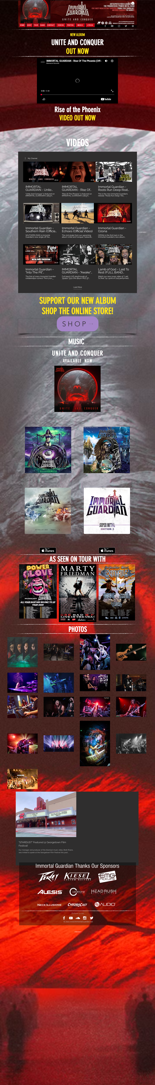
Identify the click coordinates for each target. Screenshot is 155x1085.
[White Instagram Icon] (84, 918)
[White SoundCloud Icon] (78, 918)
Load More (77, 287)
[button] (131, 3)
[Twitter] (125, 25)
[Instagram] (119, 25)
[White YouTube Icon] (71, 918)
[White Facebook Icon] (64, 918)
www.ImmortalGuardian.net (81, 922)
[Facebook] (105, 25)
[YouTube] (112, 25)
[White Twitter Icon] (91, 918)
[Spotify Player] (77, 419)
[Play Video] (41, 171)
